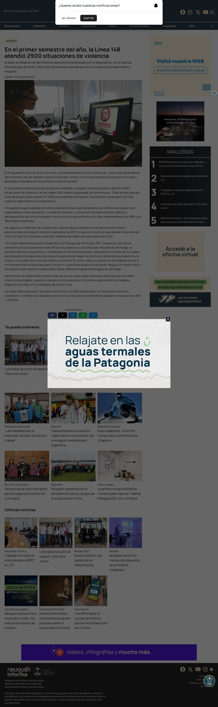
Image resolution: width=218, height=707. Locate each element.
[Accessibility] (209, 681)
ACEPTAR (88, 18)
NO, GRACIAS (69, 18)
